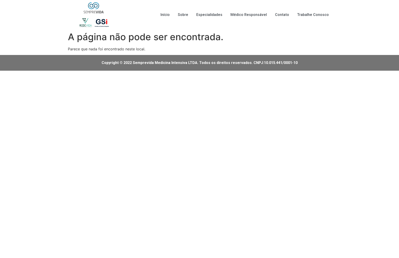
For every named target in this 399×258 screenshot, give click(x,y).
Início (165, 14)
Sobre (183, 14)
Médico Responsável (248, 14)
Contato (282, 14)
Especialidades (209, 14)
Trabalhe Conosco (313, 14)
